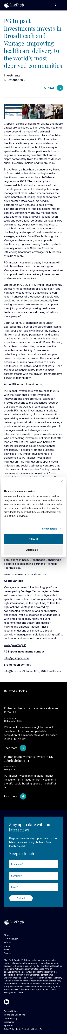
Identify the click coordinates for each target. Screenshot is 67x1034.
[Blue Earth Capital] (14, 5)
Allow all (33, 539)
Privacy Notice (11, 1011)
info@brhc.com (13, 671)
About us (8, 935)
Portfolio (8, 942)
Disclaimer (9, 1022)
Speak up (8, 1025)
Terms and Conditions (14, 1015)
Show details (49, 528)
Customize (32, 549)
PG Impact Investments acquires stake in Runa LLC (31, 710)
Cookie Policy (10, 1018)
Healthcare (54, 671)
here (15, 983)
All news (49, 87)
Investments (12, 75)
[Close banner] (62, 480)
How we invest (11, 939)
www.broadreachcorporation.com (25, 574)
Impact (7, 946)
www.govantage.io (15, 645)
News (6, 949)
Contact (7, 953)
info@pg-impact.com (16, 658)
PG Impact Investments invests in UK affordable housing (28, 759)
